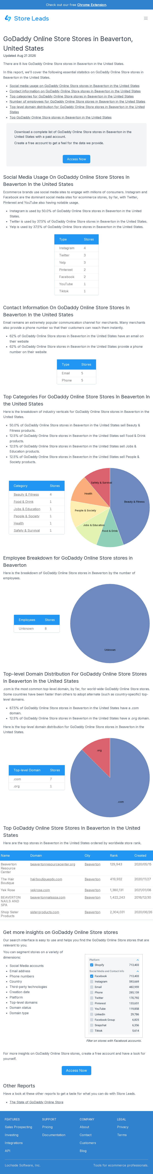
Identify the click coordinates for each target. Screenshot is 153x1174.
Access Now (76, 159)
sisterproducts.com (44, 912)
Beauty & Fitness (26, 494)
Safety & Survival (27, 530)
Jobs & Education (27, 509)
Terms (122, 1135)
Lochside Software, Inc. (22, 1165)
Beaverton (92, 864)
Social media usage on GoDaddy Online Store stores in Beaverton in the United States (74, 86)
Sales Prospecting (18, 1127)
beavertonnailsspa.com (47, 897)
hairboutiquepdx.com (46, 879)
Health (19, 523)
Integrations (14, 1143)
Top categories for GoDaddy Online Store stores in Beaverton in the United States (72, 96)
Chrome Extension (91, 5)
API (7, 1151)
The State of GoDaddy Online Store (36, 1102)
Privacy (122, 1127)
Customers (88, 1143)
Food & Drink (23, 502)
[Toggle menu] (146, 18)
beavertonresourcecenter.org (52, 864)
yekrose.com (40, 890)
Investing (11, 1135)
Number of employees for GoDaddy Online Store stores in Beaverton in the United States (77, 101)
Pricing (47, 1127)
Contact (85, 1135)
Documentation (53, 1135)
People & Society (26, 516)
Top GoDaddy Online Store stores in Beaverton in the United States (61, 117)
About (84, 1127)
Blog (83, 1151)
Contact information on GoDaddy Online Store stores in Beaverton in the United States (75, 91)
